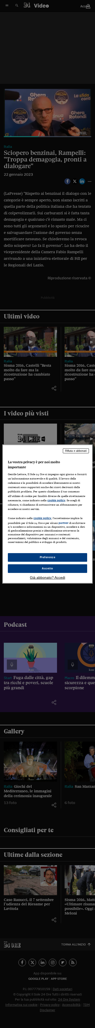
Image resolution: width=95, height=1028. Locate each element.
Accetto (47, 568)
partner (63, 522)
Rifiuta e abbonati (76, 450)
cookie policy (56, 500)
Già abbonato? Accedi (47, 577)
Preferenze (47, 557)
